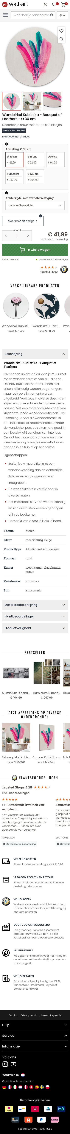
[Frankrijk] (10, 1087)
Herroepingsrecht (51, 1015)
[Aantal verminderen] (6, 236)
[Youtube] (13, 1064)
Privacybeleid (29, 1015)
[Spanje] (37, 1087)
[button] (35, 57)
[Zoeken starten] (51, 15)
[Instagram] (5, 1064)
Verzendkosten (24, 859)
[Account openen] (45, 4)
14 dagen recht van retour (33, 877)
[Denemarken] (26, 1087)
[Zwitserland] (31, 1087)
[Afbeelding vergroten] (61, 39)
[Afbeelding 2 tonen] (32, 101)
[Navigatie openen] (5, 15)
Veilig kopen (22, 899)
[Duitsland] (4, 1087)
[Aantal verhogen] (28, 236)
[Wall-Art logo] (15, 4)
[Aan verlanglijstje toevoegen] (61, 31)
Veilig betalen (23, 976)
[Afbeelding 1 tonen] (11, 101)
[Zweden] (42, 1087)
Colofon (13, 1015)
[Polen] (47, 1087)
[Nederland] (20, 1087)
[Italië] (15, 1087)
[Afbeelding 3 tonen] (52, 101)
